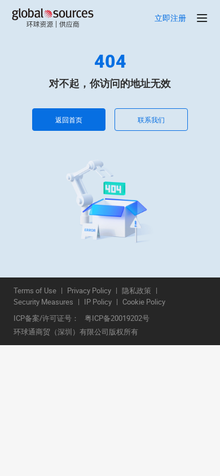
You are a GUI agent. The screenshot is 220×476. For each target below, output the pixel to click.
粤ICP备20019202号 (117, 318)
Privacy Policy (89, 291)
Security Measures (43, 302)
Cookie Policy (143, 302)
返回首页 (68, 119)
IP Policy (98, 302)
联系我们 (151, 119)
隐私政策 (136, 291)
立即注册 (170, 18)
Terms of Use (35, 291)
